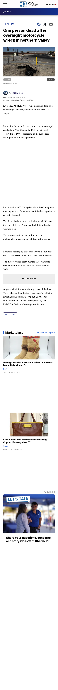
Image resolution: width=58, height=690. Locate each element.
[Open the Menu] (4, 4)
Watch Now (50, 4)
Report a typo (10, 314)
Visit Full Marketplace (46, 333)
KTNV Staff (17, 93)
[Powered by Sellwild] (51, 492)
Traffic (8, 23)
